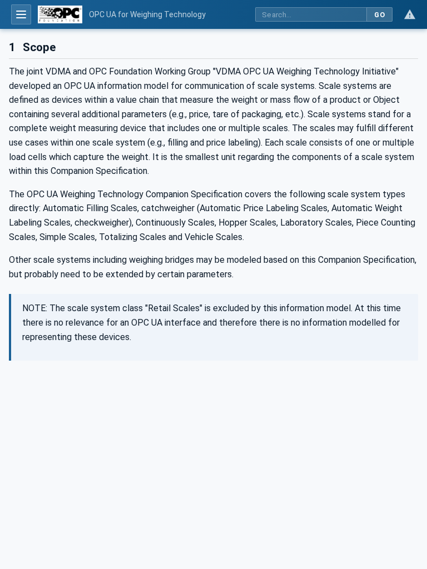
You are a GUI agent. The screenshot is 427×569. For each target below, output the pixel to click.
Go (379, 15)
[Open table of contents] (21, 14)
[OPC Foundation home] (60, 14)
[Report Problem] (410, 14)
